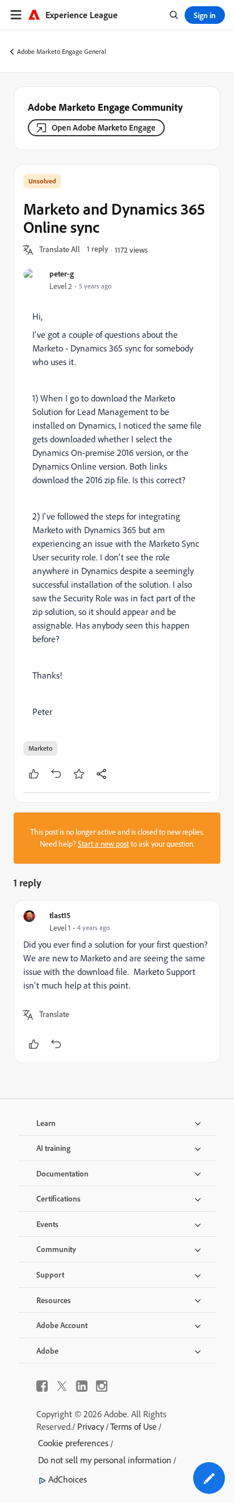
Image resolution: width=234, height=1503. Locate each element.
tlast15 (59, 915)
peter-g (61, 273)
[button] (59, 250)
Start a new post (103, 844)
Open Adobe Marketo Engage (104, 127)
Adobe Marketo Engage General (61, 51)
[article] (117, 981)
